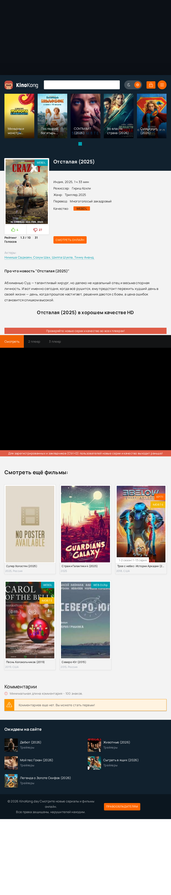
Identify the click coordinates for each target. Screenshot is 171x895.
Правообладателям (122, 806)
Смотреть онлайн (70, 240)
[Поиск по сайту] (113, 84)
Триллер (71, 195)
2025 (82, 195)
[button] (80, 144)
